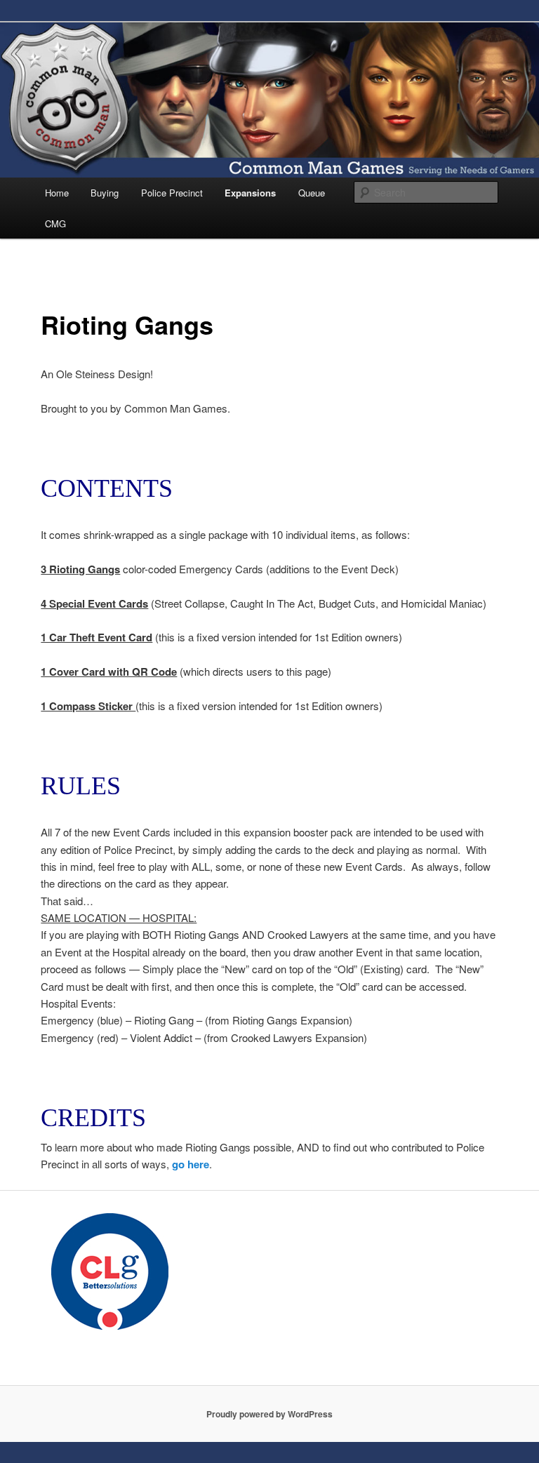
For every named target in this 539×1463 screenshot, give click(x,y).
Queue (311, 192)
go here (190, 1164)
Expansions (250, 192)
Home (57, 192)
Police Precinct (172, 192)
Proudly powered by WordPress (269, 1414)
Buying (105, 192)
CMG (55, 223)
